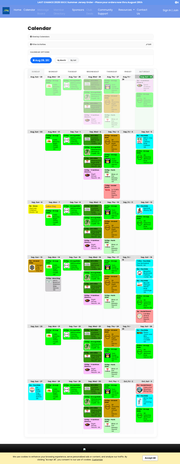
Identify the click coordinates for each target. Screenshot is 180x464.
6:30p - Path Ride (110, 116)
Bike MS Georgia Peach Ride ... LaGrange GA (147, 287)
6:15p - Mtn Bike (91, 103)
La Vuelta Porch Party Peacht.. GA (115, 193)
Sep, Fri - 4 (128, 132)
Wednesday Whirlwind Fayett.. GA (96, 96)
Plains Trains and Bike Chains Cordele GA (148, 337)
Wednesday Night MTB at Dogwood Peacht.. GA (96, 108)
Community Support (105, 11)
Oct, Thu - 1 (114, 381)
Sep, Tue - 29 (75, 381)
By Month (62, 60)
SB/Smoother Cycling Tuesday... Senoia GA (76, 85)
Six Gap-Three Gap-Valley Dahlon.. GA (39, 393)
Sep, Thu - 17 (113, 257)
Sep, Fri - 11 (128, 202)
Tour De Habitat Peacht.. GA (143, 264)
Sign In (167, 10)
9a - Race (33, 206)
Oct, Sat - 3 (147, 381)
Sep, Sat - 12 (146, 202)
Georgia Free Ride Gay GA (39, 268)
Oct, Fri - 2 (128, 381)
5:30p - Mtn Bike (91, 81)
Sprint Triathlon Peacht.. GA (147, 87)
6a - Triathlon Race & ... (143, 82)
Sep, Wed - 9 (95, 202)
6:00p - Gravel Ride (111, 97)
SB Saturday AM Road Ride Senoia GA (148, 102)
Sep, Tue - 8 (75, 202)
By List (73, 60)
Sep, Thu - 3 (113, 132)
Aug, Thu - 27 (113, 77)
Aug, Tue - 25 (75, 77)
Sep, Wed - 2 (95, 132)
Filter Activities (39, 44)
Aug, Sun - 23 (36, 77)
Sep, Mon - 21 (54, 326)
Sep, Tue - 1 (75, 132)
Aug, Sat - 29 (146, 77)
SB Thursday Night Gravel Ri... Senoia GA (115, 105)
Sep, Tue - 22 (75, 326)
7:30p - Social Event (110, 186)
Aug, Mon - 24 (54, 77)
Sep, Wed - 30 (94, 381)
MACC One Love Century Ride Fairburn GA (148, 142)
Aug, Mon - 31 (54, 132)
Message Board (43, 11)
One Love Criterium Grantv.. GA (33, 210)
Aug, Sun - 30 (36, 132)
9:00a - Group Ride (143, 95)
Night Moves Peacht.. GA (95, 121)
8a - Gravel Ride (34, 262)
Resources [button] (125, 10)
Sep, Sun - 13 (36, 257)
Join (175, 10)
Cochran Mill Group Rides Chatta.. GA (95, 85)
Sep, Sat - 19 (146, 257)
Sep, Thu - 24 (113, 326)
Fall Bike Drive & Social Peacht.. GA (147, 317)
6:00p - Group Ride (52, 82)
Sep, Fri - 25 (126, 327)
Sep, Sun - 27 (36, 381)
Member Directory (59, 11)
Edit (149, 44)
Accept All (150, 458)
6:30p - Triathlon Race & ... (92, 116)
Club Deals (89, 11)
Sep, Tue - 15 (75, 257)
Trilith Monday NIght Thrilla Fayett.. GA (56, 89)
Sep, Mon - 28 (54, 381)
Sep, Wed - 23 (94, 326)
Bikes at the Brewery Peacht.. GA (115, 123)
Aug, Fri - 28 (126, 78)
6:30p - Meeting (53, 278)
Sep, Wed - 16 (95, 257)
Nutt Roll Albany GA (148, 209)
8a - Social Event (144, 385)
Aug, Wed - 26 (94, 77)
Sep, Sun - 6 (37, 202)
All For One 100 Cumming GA (148, 401)
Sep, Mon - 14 (54, 257)
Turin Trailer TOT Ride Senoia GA (115, 88)
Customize (97, 459)
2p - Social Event (144, 311)
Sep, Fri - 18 (126, 258)
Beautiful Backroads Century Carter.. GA (148, 274)
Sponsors (78, 10)
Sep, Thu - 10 (113, 202)
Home (17, 10)
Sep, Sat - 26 (146, 326)
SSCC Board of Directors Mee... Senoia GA (56, 285)
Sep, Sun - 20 (36, 326)
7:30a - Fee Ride (143, 261)
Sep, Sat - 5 (146, 132)
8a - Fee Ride (142, 136)
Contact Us (142, 11)
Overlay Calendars (40, 36)
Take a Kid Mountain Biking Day (148, 389)
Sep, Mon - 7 (54, 202)
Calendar (29, 10)
